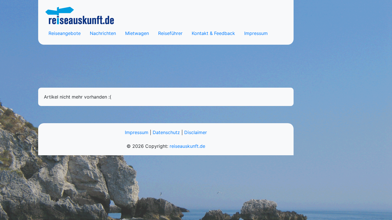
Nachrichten (103, 33)
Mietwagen (137, 33)
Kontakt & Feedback (213, 33)
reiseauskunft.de (187, 146)
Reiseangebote (64, 33)
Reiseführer (170, 33)
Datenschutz (166, 132)
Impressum (256, 33)
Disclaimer (195, 132)
